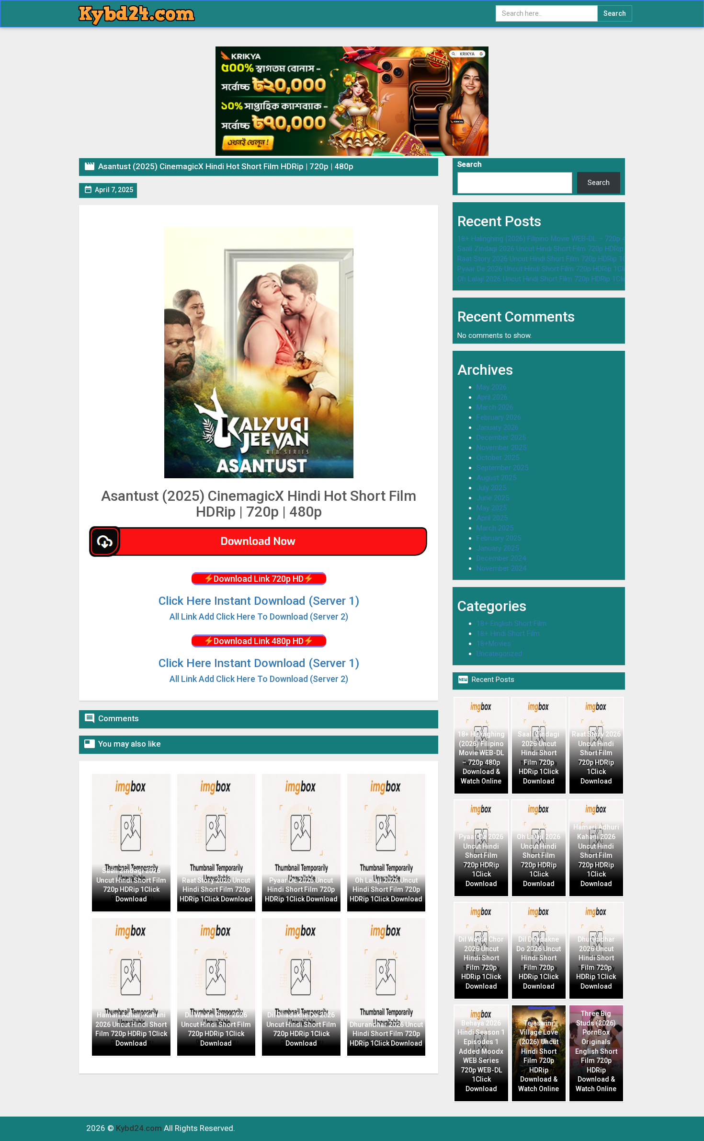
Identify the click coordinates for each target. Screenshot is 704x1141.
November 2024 (501, 568)
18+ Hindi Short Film (508, 633)
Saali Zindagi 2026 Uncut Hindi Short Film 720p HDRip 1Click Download (567, 248)
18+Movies (494, 643)
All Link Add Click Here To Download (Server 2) (259, 679)
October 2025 (498, 457)
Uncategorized (499, 653)
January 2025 (498, 548)
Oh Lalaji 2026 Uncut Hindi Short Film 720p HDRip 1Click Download (560, 279)
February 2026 (499, 417)
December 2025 (501, 437)
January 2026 (498, 427)
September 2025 (502, 467)
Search (469, 164)
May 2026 (492, 387)
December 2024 (501, 558)
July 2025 (491, 488)
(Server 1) (259, 601)
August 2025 (496, 477)
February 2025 (499, 538)
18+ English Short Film (511, 623)
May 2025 (492, 508)
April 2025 (492, 518)
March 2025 (495, 528)
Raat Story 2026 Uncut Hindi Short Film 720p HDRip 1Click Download (563, 258)
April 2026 (492, 397)
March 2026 (495, 407)
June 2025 (493, 498)
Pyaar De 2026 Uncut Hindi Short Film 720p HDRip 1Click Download (561, 269)
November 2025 (501, 447)
